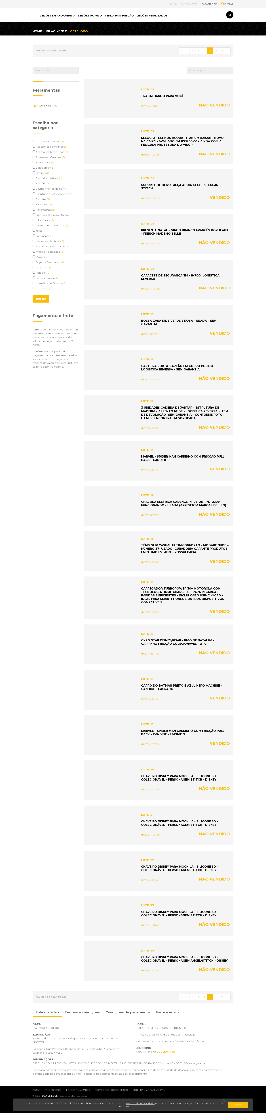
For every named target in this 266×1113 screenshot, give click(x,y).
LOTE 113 (147, 450)
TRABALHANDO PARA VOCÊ (162, 96)
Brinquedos (44, 162)
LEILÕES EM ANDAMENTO (57, 15)
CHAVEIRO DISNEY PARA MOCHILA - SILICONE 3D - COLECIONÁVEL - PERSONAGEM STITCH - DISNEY (179, 777)
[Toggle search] (229, 14)
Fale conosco (53, 1090)
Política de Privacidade (140, 1103)
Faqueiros (43, 204)
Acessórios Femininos (51, 146)
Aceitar (238, 1104)
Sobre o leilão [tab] (47, 1012)
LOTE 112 (147, 401)
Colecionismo (46, 167)
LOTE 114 (147, 495)
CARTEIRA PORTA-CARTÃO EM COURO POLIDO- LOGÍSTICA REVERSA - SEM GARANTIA (177, 367)
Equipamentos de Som (51, 188)
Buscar (41, 298)
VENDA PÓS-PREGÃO (119, 15)
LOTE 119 (147, 724)
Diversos (42, 173)
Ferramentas (45, 209)
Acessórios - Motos (49, 141)
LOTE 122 (147, 860)
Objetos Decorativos (50, 262)
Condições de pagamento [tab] (127, 1012)
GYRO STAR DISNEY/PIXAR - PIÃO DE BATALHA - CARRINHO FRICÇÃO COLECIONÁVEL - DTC (177, 642)
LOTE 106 (147, 178)
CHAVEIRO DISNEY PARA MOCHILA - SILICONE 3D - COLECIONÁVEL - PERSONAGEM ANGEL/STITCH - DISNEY (184, 958)
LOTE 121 (147, 814)
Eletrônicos (44, 183)
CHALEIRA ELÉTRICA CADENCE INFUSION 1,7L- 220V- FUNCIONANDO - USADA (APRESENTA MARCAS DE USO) (183, 503)
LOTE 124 (147, 950)
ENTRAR (228, 4)
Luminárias (44, 236)
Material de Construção (52, 246)
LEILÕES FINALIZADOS (152, 15)
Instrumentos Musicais (51, 225)
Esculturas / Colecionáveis (53, 194)
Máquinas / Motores (49, 241)
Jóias (40, 230)
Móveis (41, 257)
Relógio (42, 272)
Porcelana (43, 267)
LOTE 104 (147, 89)
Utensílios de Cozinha (50, 283)
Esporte (42, 199)
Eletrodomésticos (48, 178)
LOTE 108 (147, 223)
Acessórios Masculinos (51, 152)
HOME (37, 31)
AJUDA (173, 4)
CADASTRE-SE (209, 4)
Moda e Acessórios (49, 251)
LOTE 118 (147, 679)
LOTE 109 (147, 269)
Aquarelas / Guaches (50, 157)
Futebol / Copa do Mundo (53, 215)
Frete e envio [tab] (167, 1012)
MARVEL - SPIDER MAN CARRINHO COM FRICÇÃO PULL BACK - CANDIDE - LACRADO (183, 732)
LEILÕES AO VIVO (90, 15)
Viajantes (42, 288)
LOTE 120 (147, 769)
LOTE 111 (147, 359)
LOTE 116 (147, 582)
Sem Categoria (46, 278)
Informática (44, 220)
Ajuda (36, 1090)
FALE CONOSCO (189, 4)
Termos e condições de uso (111, 1090)
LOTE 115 (147, 538)
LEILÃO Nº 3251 (56, 31)
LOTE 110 (147, 314)
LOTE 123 (147, 905)
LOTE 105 (147, 131)
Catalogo (48, 106)
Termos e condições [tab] (82, 1012)
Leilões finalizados (78, 1090)
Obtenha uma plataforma (148, 1090)
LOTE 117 (147, 633)
